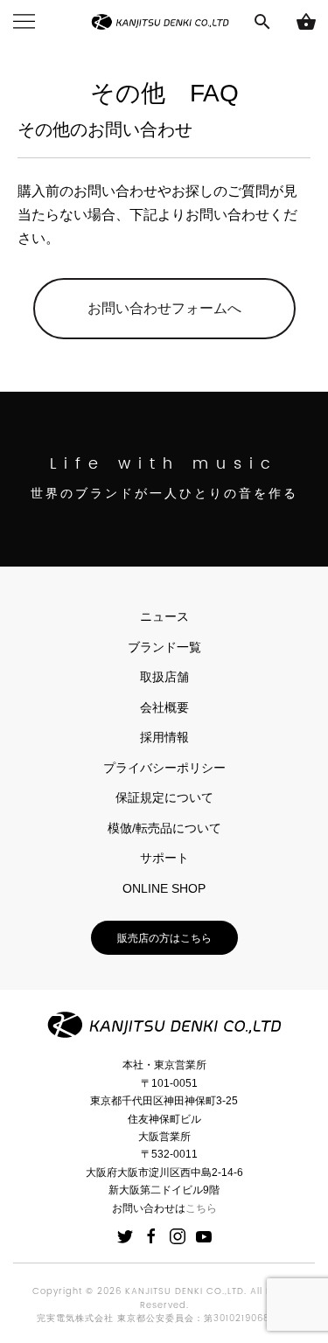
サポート (164, 858)
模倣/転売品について (164, 828)
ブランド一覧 (164, 647)
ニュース (164, 616)
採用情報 (164, 737)
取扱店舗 (164, 677)
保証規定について (164, 797)
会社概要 (164, 707)
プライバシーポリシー (164, 768)
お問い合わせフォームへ (164, 308)
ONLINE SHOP (164, 888)
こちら (201, 1208)
